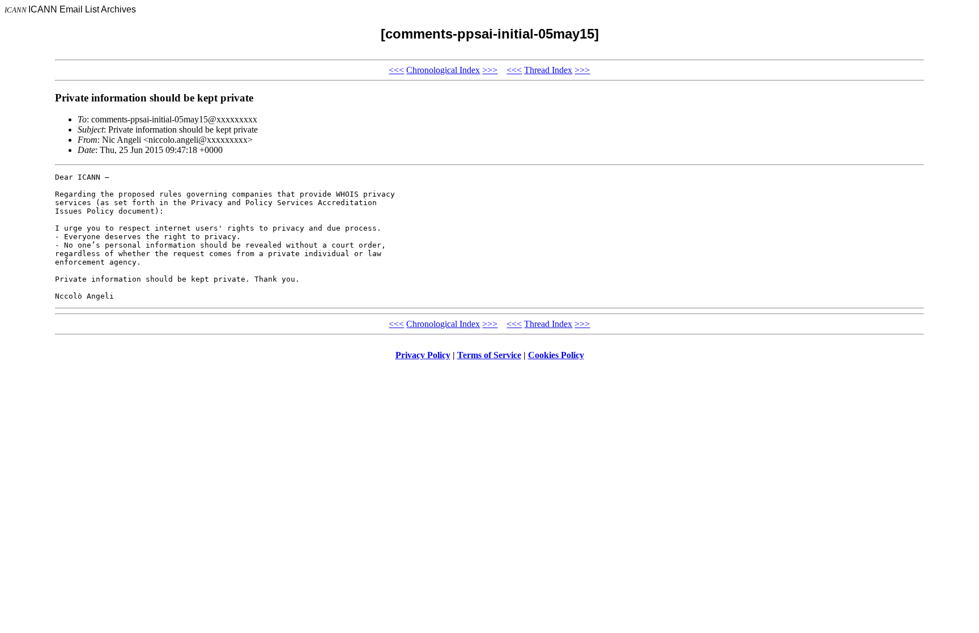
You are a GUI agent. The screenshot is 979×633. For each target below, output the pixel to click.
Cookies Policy (556, 355)
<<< (396, 70)
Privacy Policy (422, 355)
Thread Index (548, 70)
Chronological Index (443, 70)
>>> (489, 70)
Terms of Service (489, 355)
